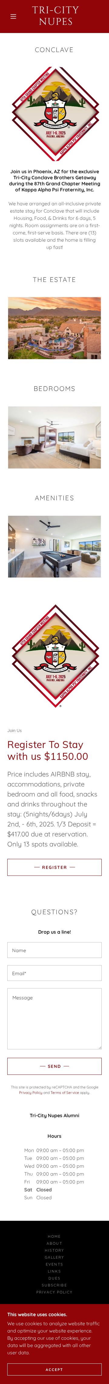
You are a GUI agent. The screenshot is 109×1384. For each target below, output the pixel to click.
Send (54, 1066)
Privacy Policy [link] (30, 1092)
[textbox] (54, 950)
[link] (55, 16)
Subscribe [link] (54, 1285)
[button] (13, 16)
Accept (54, 1369)
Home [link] (54, 1236)
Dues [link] (54, 1278)
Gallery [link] (54, 1257)
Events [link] (54, 1264)
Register (54, 867)
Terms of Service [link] (65, 1092)
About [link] (54, 1243)
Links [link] (54, 1271)
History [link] (54, 1250)
